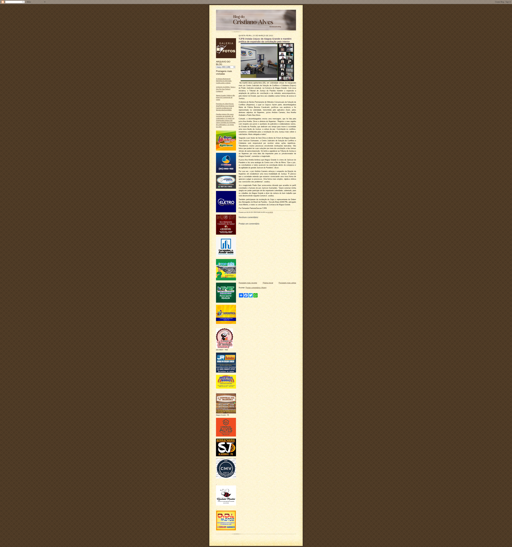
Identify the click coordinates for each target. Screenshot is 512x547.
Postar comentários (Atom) (256, 288)
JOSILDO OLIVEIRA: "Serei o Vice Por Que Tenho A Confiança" (225, 89)
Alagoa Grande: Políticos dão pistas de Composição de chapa (225, 97)
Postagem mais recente (248, 283)
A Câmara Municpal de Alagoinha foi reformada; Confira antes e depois (224, 81)
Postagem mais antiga (287, 283)
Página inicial (268, 283)
